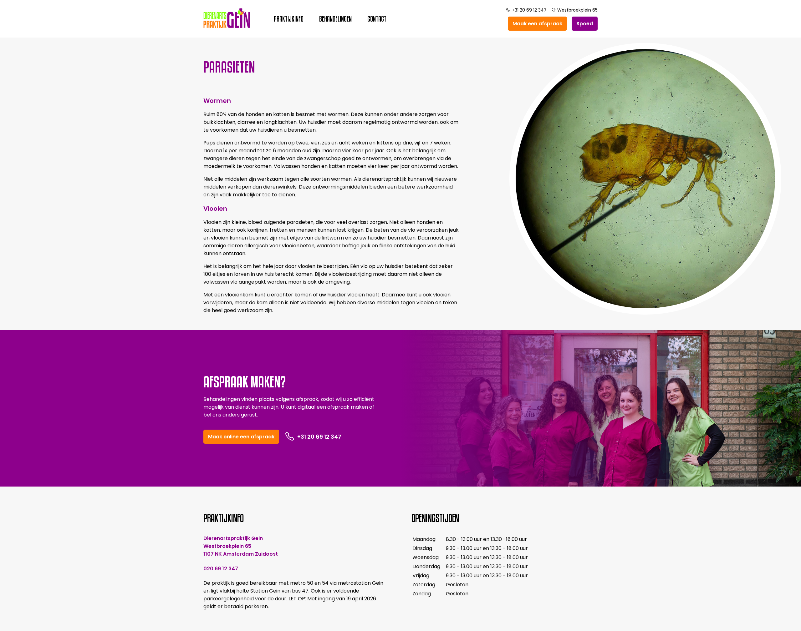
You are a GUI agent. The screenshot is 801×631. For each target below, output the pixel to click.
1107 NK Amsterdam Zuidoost (240, 554)
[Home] (226, 26)
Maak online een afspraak (241, 436)
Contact (376, 19)
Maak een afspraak (537, 23)
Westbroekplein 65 (577, 10)
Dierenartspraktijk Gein (233, 538)
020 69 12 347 (220, 568)
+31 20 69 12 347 (529, 10)
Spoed (584, 23)
